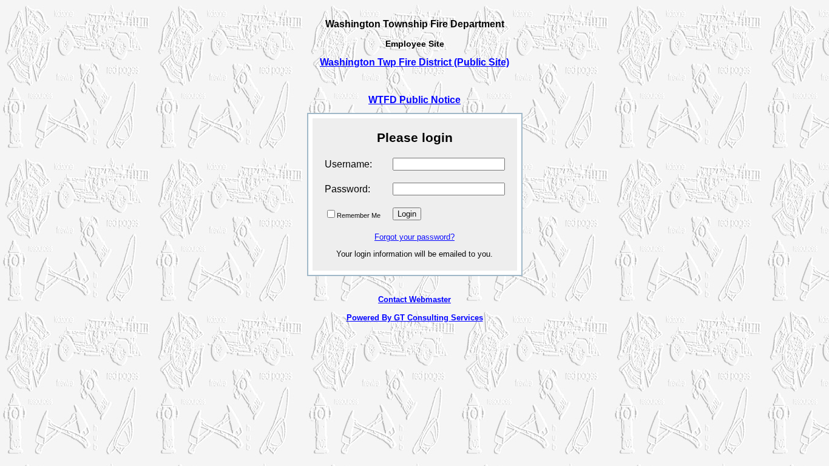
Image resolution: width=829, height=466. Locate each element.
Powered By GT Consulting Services (415, 317)
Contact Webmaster (414, 299)
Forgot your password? (414, 236)
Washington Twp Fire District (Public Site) (414, 62)
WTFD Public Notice (414, 100)
